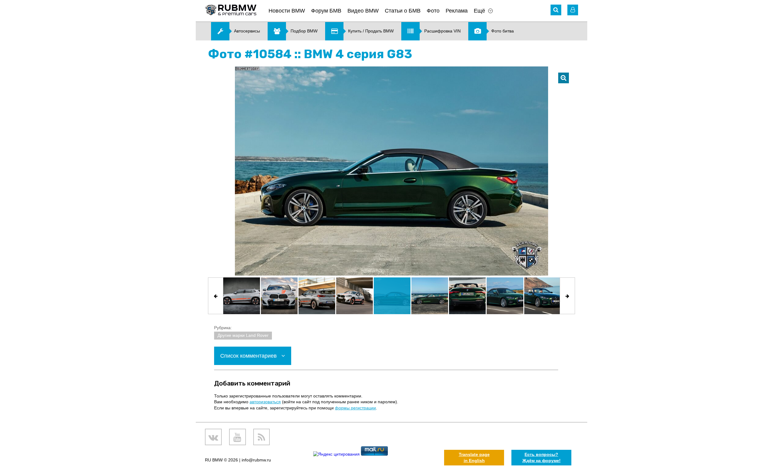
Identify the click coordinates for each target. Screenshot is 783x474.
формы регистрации (355, 407)
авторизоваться (265, 401)
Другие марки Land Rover (243, 335)
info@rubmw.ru (256, 459)
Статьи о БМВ (403, 11)
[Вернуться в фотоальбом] (563, 78)
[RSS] (261, 437)
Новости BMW (287, 11)
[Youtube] (237, 437)
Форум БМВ (326, 11)
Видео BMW (363, 11)
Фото (433, 11)
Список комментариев (249, 356)
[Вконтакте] (213, 437)
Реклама (457, 11)
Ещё (479, 11)
